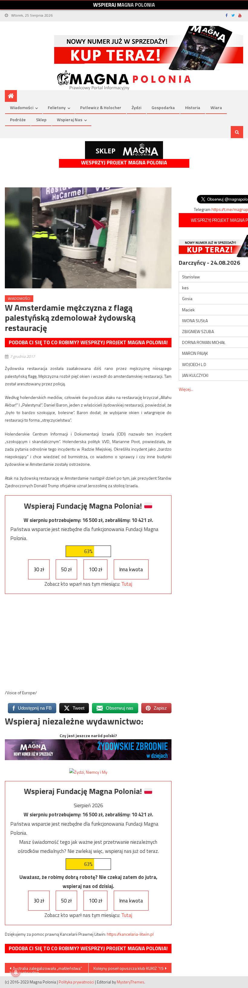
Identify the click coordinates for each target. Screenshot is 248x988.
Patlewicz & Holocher (100, 107)
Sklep (41, 119)
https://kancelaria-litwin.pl (130, 934)
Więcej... (186, 389)
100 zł (95, 569)
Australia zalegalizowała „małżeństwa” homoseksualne (46, 969)
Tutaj (126, 584)
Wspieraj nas (69, 119)
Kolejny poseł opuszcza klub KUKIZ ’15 (128, 968)
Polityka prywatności (76, 982)
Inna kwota (131, 569)
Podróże (18, 119)
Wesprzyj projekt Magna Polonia (124, 163)
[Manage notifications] (16, 972)
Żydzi (136, 107)
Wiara (216, 107)
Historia (192, 107)
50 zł (66, 569)
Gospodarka (163, 107)
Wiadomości (21, 107)
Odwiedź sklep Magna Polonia (124, 150)
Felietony (57, 107)
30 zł (39, 569)
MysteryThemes (130, 982)
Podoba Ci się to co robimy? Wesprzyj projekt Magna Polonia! (88, 342)
